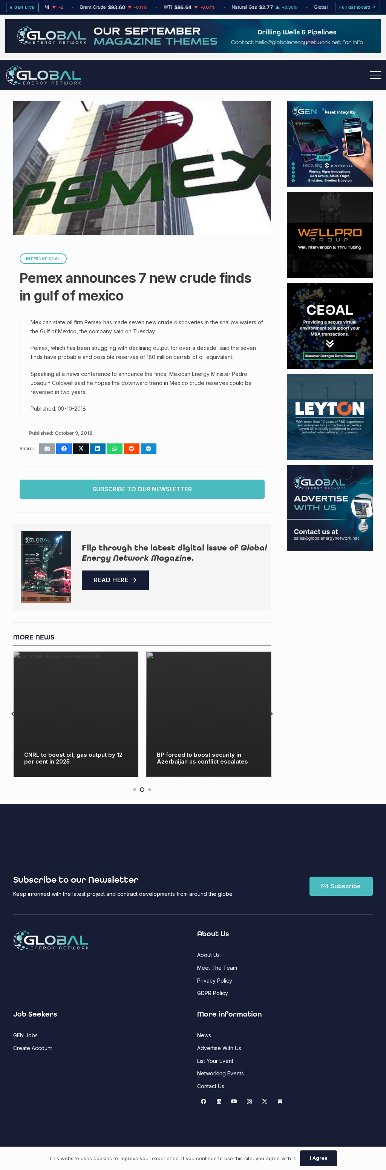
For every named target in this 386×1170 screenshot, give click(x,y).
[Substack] (279, 1101)
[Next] (271, 714)
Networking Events (220, 1073)
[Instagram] (249, 1101)
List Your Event (215, 1061)
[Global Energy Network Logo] (43, 75)
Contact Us (210, 1086)
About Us (208, 955)
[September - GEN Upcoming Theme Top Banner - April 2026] (193, 51)
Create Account (32, 1048)
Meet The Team (217, 968)
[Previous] (13, 714)
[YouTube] (234, 1101)
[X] (264, 1101)
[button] (375, 75)
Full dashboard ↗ (357, 7)
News (204, 1035)
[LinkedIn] (218, 1101)
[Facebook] (203, 1101)
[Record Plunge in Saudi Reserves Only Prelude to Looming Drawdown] (208, 714)
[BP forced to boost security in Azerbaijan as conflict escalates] (75, 714)
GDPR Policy (212, 993)
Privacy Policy (214, 980)
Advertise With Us (219, 1048)
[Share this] (64, 448)
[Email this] (47, 448)
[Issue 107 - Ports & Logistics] (46, 567)
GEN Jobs (25, 1035)
